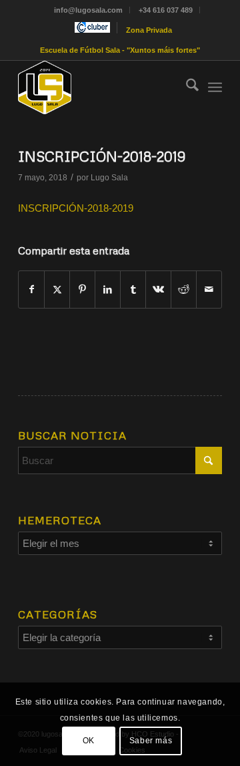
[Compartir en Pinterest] (82, 289)
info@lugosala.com (88, 10)
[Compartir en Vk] (158, 289)
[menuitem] (88, 10)
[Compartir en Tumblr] (133, 289)
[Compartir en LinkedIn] (107, 289)
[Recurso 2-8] (99, 87)
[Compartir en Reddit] (183, 289)
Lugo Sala (109, 177)
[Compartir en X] (57, 289)
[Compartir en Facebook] (31, 289)
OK (89, 740)
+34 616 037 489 (166, 10)
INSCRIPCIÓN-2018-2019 (75, 208)
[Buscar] (186, 87)
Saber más (150, 740)
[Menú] (215, 87)
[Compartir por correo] (209, 289)
